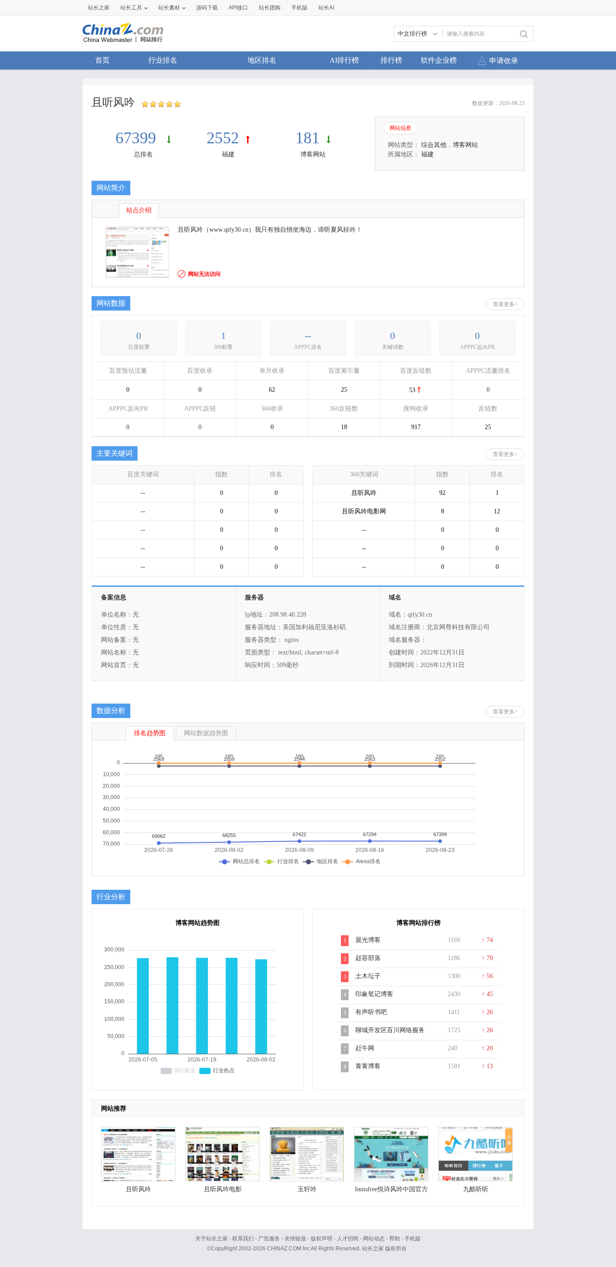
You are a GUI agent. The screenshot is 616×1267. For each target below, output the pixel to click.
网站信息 (400, 128)
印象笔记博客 (374, 994)
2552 (223, 138)
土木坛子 (368, 976)
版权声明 (321, 1238)
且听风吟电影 (223, 1189)
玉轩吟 (307, 1189)
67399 (137, 138)
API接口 (238, 8)
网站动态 (374, 1238)
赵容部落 (368, 958)
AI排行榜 (344, 60)
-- (308, 335)
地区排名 (262, 60)
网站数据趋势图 (206, 733)
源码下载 (207, 8)
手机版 (413, 1238)
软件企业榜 (439, 60)
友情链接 (295, 1238)
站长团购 (269, 8)
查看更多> (505, 304)
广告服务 (269, 1238)
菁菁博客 (368, 1066)
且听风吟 (138, 1189)
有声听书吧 (371, 1012)
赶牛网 (364, 1048)
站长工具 (131, 8)
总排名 (143, 154)
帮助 (394, 1238)
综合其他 (433, 145)
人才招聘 (348, 1238)
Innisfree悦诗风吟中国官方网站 (391, 1191)
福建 (228, 154)
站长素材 (169, 8)
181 (307, 138)
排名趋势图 (149, 733)
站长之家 (99, 8)
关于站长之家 (211, 1238)
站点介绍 (139, 210)
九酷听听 (475, 1189)
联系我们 (243, 1238)
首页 (102, 60)
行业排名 (162, 60)
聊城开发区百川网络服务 (390, 1030)
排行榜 (391, 60)
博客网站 (313, 154)
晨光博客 (368, 940)
